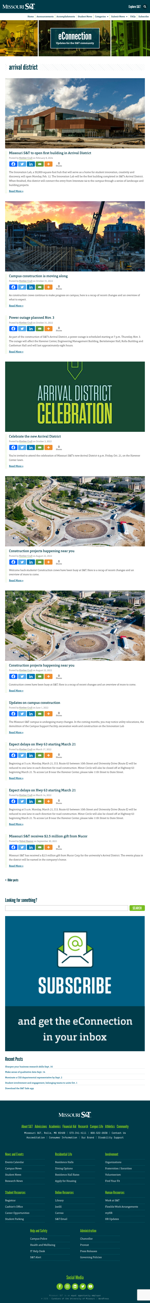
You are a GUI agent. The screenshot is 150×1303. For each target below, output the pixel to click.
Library (59, 1200)
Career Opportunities (17, 1213)
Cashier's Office (14, 1206)
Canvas (59, 1213)
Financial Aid (69, 1126)
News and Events (14, 1154)
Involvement (111, 1154)
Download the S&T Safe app (19, 1088)
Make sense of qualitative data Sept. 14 (25, 1072)
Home (31, 16)
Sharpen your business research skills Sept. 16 (29, 1066)
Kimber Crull (25, 158)
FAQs (133, 16)
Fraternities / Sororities (118, 1168)
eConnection (75, 36)
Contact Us (119, 1133)
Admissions (41, 1126)
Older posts (12, 880)
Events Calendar (14, 1162)
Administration (88, 1230)
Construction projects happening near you (41, 551)
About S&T (27, 1126)
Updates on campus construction (34, 703)
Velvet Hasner (26, 841)
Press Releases (88, 1251)
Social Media (75, 1277)
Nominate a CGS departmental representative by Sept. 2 (33, 1077)
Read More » (16, 191)
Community (123, 1126)
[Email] (40, 164)
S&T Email (61, 1219)
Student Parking (14, 1219)
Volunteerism (113, 1174)
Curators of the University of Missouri (73, 1299)
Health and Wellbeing (42, 1245)
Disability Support (111, 1138)
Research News (14, 1181)
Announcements (45, 16)
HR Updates (112, 1219)
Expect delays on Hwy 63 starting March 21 (42, 744)
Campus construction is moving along (38, 276)
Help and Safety (38, 1230)
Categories (100, 16)
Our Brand (87, 1138)
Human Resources (115, 1192)
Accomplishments (66, 16)
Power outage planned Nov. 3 (31, 317)
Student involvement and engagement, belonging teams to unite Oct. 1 (41, 1082)
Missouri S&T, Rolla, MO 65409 (44, 1133)
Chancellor (86, 1238)
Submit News (118, 16)
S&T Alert (35, 1257)
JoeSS (58, 1206)
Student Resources (15, 1192)
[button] (144, 6)
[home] (26, 6)
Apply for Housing (65, 1181)
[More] (48, 164)
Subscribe (143, 16)
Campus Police (38, 1238)
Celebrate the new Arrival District (35, 436)
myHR (108, 1213)
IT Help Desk (37, 1251)
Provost (84, 1245)
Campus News (13, 1168)
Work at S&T (112, 1200)
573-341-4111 (77, 1133)
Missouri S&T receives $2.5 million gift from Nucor (48, 836)
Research (83, 1126)
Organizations (113, 1162)
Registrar (10, 1200)
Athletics (110, 1126)
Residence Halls (64, 1162)
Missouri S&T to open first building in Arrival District (50, 153)
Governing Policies (91, 1257)
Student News (85, 16)
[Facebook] (13, 164)
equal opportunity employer (86, 1296)
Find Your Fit (112, 1181)
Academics (55, 1126)
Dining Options (64, 1168)
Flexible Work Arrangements (121, 1206)
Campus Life (96, 1126)
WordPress (103, 1299)
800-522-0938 (99, 1133)
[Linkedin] (31, 164)
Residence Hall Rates (67, 1174)
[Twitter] (22, 164)
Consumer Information (63, 1138)
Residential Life (63, 1154)
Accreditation (35, 1138)
